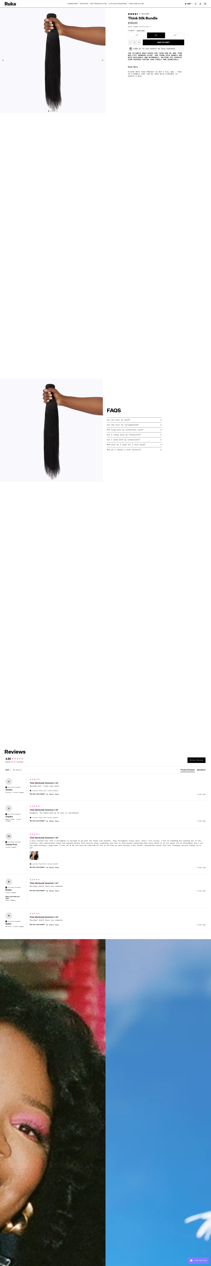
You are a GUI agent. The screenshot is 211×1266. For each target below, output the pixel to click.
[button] (34, 855)
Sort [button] (7, 770)
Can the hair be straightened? (123, 425)
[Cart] (205, 3)
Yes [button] (47, 794)
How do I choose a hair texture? (124, 450)
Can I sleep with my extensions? (124, 435)
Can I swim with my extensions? (123, 440)
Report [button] (51, 794)
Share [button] (57, 794)
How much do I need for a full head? (126, 445)
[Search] (195, 3)
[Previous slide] (2, 60)
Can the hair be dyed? (118, 420)
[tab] (188, 770)
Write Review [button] (196, 760)
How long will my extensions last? (125, 430)
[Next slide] (103, 60)
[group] (17, 759)
